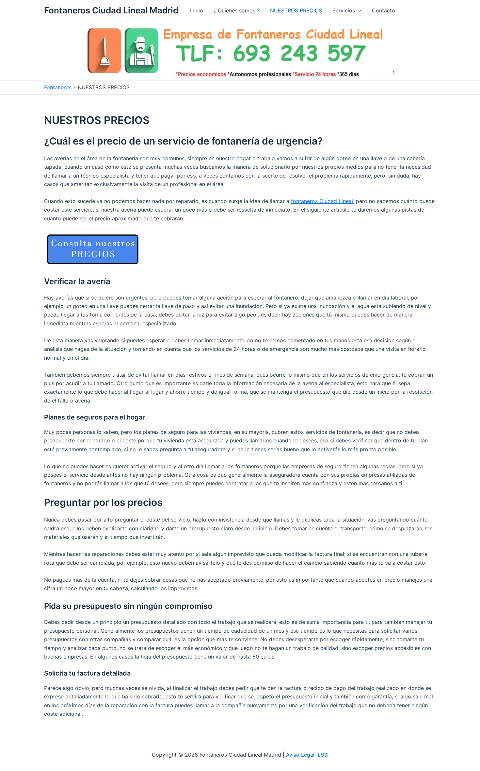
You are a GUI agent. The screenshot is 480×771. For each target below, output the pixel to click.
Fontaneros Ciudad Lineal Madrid (111, 10)
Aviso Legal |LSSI (307, 754)
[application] (358, 10)
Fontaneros (58, 87)
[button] (347, 10)
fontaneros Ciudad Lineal (322, 201)
